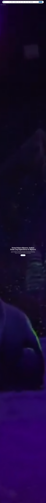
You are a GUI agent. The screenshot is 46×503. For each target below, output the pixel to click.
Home (1, 4)
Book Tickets (23, 255)
